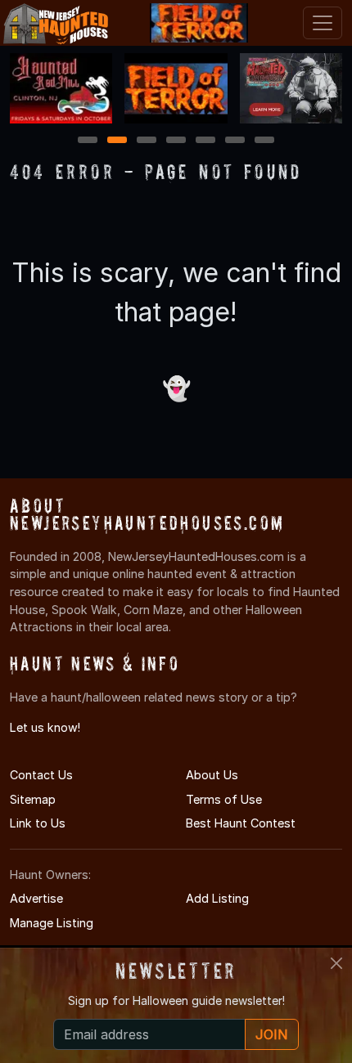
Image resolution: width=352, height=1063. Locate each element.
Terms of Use (224, 799)
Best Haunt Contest (241, 823)
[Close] (336, 963)
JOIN (271, 1034)
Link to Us (37, 823)
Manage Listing (51, 923)
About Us (212, 775)
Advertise (36, 898)
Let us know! (45, 727)
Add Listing (217, 898)
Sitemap (33, 799)
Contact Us (41, 775)
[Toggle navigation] (322, 23)
